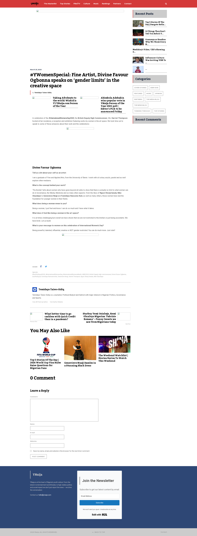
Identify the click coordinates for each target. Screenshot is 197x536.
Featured (138, 93)
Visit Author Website (56, 302)
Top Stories (159, 111)
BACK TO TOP (100, 532)
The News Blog (140, 105)
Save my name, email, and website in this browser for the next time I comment (61, 451)
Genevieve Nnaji (63, 276)
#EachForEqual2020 (38, 274)
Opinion (158, 93)
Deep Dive (154, 88)
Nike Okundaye (98, 276)
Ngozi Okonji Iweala (87, 276)
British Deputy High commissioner (100, 274)
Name (32, 424)
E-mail (32, 433)
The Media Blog (152, 99)
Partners (138, 99)
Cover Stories (140, 88)
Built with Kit (99, 515)
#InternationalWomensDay (54, 274)
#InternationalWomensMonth (72, 274)
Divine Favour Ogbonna (119, 274)
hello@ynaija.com (45, 495)
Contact (164, 532)
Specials (35, 272)
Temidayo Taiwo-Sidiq (42, 92)
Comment (34, 397)
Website (33, 441)
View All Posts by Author (40, 302)
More (148, 93)
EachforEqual (36, 276)
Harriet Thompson (74, 276)
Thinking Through (142, 111)
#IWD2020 (85, 274)
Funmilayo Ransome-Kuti (49, 276)
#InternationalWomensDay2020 (61, 118)
